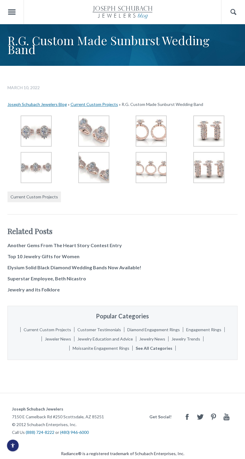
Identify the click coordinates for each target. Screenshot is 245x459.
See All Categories (154, 348)
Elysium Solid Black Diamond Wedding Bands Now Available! (74, 267)
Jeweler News (58, 338)
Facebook (187, 416)
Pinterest (213, 416)
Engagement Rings (203, 329)
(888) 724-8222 (40, 432)
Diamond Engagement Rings (153, 329)
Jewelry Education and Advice (105, 338)
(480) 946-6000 (74, 432)
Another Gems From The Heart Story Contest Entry (64, 245)
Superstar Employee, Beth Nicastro (46, 278)
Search (233, 12)
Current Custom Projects (94, 104)
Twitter (200, 416)
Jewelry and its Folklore (33, 289)
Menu (12, 12)
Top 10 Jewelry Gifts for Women (43, 256)
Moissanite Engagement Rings (101, 348)
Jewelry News (152, 338)
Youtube (226, 416)
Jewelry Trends (186, 338)
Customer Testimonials (99, 329)
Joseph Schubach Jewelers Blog (37, 104)
